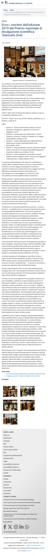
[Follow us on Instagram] (16, 527)
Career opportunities (10, 450)
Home (5, 10)
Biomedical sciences (10, 511)
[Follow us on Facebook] (5, 527)
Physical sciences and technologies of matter (18, 505)
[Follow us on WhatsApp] (27, 527)
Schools (6, 485)
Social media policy (9, 532)
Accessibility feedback (11, 467)
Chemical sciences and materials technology (18, 499)
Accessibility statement (11, 464)
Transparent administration (12, 455)
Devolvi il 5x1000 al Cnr (33, 545)
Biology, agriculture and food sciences (16, 508)
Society (5, 479)
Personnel (6, 493)
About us (6, 435)
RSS (4, 452)
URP (4, 444)
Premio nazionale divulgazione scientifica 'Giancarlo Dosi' (25, 374)
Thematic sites (8, 458)
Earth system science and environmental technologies (21, 502)
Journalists (7, 491)
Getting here (7, 438)
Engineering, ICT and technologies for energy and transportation (20, 515)
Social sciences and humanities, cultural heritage (20, 519)
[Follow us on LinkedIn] (21, 527)
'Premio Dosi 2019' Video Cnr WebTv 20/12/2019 (23, 376)
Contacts (6, 441)
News (12, 10)
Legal (5, 461)
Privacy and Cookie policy (12, 470)
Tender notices (8, 447)
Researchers (7, 488)
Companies (7, 482)
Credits (5, 473)
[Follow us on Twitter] (10, 527)
